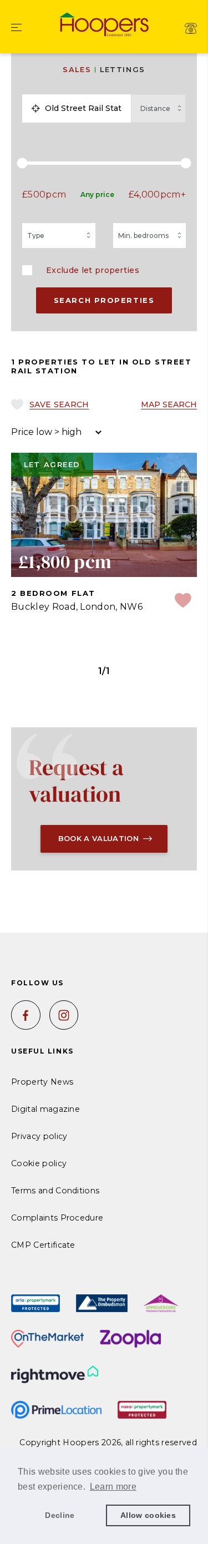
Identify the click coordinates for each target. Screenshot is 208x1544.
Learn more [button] (113, 1486)
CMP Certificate (43, 1245)
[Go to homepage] (104, 23)
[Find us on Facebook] (25, 1015)
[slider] (104, 163)
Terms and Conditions (55, 1191)
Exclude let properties (92, 270)
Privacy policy (39, 1136)
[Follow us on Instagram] (64, 1015)
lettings (122, 69)
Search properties (104, 300)
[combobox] (85, 108)
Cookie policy (39, 1163)
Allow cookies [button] (148, 1515)
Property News (42, 1082)
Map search (169, 404)
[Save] (183, 602)
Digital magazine (45, 1109)
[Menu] (16, 28)
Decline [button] (59, 1515)
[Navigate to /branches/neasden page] (191, 28)
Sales (77, 69)
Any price (97, 194)
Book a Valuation (98, 838)
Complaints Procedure (57, 1218)
